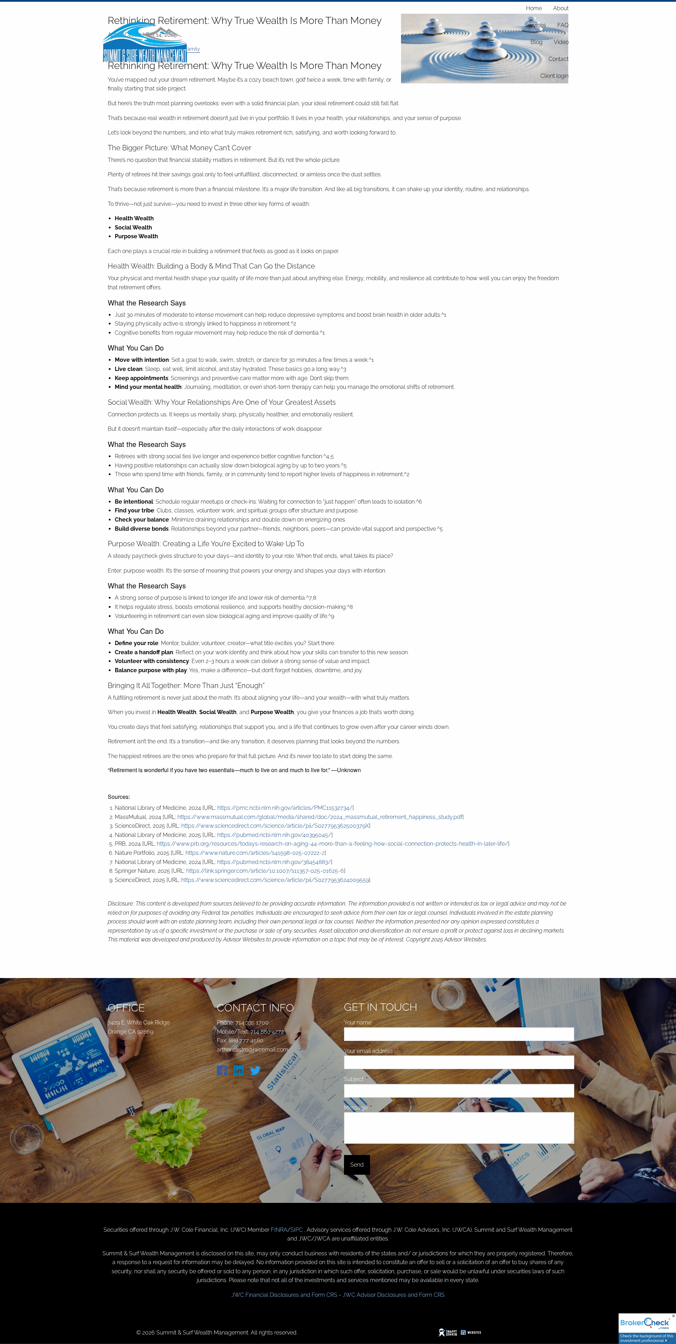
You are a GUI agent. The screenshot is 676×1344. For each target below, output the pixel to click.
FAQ (563, 25)
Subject (380, 1079)
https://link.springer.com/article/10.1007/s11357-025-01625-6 (265, 870)
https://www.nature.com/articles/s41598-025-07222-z (255, 853)
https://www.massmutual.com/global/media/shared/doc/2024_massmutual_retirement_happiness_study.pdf (319, 817)
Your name (384, 1022)
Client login (554, 75)
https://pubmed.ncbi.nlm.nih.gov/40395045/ (274, 835)
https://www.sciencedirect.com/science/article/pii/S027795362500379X (275, 825)
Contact (559, 59)
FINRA (279, 1229)
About (561, 8)
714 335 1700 (252, 1022)
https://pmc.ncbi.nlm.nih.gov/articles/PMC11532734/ (284, 807)
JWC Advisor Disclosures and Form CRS (394, 1295)
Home (534, 8)
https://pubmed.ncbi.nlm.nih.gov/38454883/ (274, 862)
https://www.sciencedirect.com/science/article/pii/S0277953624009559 (275, 880)
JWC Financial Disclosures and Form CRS (284, 1295)
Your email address (395, 1051)
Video (561, 42)
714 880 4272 (267, 1031)
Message (382, 1107)
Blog (537, 42)
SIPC (297, 1229)
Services (535, 25)
